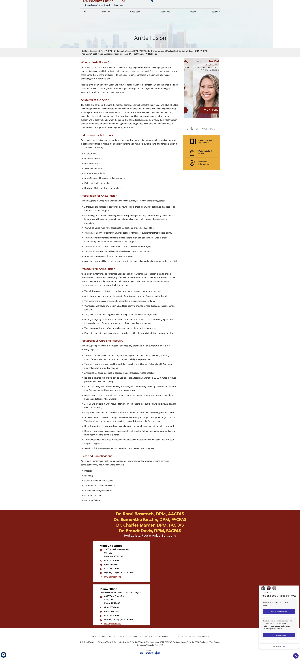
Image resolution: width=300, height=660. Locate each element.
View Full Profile (201, 110)
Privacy (121, 636)
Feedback (148, 636)
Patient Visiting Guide (205, 152)
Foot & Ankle (138, 54)
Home (84, 12)
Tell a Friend (163, 636)
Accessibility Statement (199, 636)
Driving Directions (112, 577)
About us (106, 12)
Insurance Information (203, 163)
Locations (215, 12)
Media (193, 12)
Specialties (135, 12)
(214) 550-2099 (111, 560)
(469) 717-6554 (111, 564)
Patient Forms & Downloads (205, 141)
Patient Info (164, 12)
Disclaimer (106, 636)
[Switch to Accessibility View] (3, 655)
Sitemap (133, 636)
